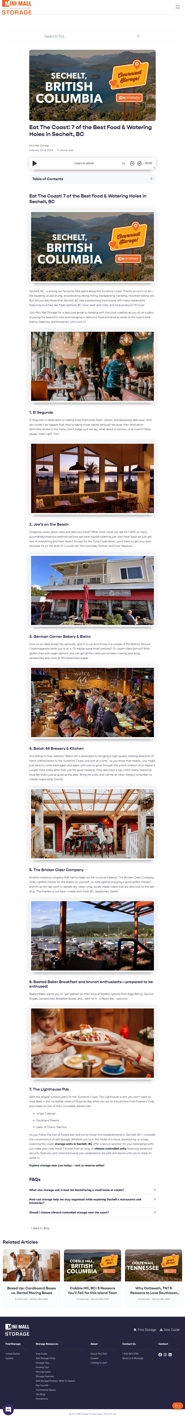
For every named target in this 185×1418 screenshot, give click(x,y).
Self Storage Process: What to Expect (55, 1380)
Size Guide (41, 1353)
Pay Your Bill (42, 1385)
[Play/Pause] (34, 163)
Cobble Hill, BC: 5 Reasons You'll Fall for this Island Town (92, 1290)
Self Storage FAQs (45, 1358)
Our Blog (40, 1394)
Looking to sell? (99, 1362)
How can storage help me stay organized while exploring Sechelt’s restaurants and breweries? (85, 1201)
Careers (94, 1358)
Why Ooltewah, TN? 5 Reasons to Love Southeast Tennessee (153, 1293)
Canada (9, 1358)
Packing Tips (42, 1367)
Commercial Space (46, 1390)
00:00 (148, 163)
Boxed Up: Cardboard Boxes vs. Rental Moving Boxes (31, 1290)
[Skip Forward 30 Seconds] (139, 163)
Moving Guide (43, 1371)
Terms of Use (110, 1414)
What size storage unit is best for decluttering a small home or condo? (76, 1190)
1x (123, 163)
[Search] (138, 36)
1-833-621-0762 (130, 1353)
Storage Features (45, 1376)
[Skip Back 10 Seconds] (132, 163)
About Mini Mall (99, 1353)
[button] (178, 1405)
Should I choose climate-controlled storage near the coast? (69, 1212)
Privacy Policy (95, 1414)
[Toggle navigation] (178, 7)
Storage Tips (42, 1362)
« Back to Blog (40, 1228)
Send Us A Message (132, 1358)
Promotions (42, 1398)
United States (12, 1353)
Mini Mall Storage (39, 145)
